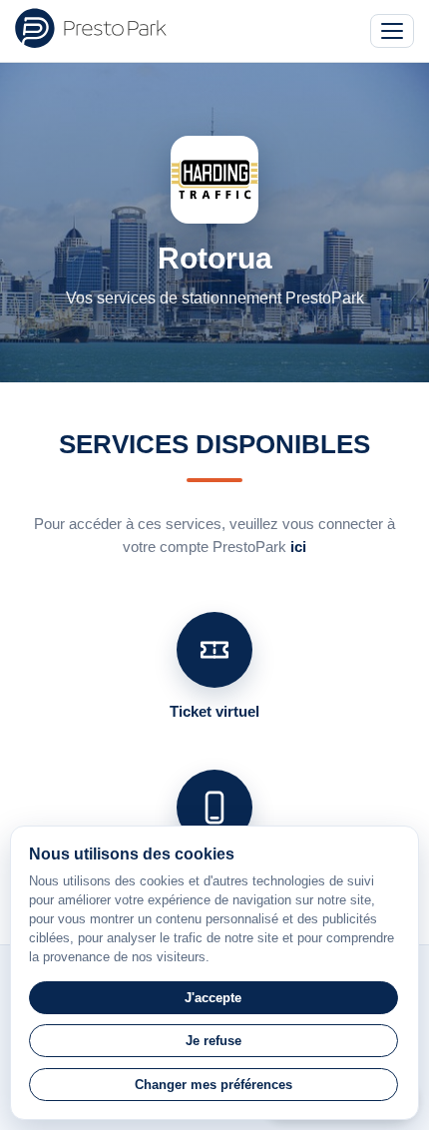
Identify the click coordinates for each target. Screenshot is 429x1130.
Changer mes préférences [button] (213, 1084)
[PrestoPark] (91, 28)
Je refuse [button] (213, 1040)
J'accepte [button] (213, 997)
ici (298, 546)
